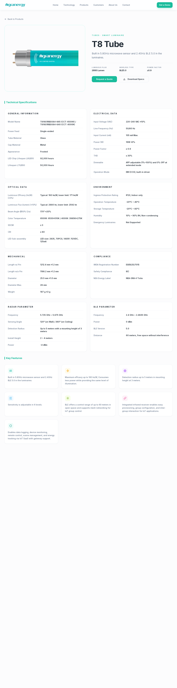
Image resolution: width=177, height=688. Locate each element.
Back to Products (15, 19)
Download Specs (136, 79)
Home (55, 5)
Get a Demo (164, 5)
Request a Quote (104, 79)
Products (84, 5)
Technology (69, 5)
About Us (113, 5)
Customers (98, 5)
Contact (126, 5)
